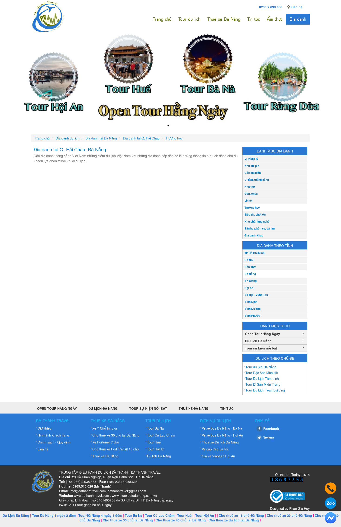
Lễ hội (248, 200)
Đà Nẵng (250, 274)
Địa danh (298, 19)
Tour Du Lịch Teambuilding (265, 390)
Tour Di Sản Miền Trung (262, 384)
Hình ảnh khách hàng (53, 435)
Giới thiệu (44, 428)
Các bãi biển (252, 173)
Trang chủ (162, 19)
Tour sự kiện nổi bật (261, 348)
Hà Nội (248, 260)
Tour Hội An (155, 449)
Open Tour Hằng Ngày (262, 333)
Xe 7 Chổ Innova (104, 428)
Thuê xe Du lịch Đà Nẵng (220, 442)
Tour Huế (154, 442)
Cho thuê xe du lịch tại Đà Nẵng (234, 520)
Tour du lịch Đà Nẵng (261, 367)
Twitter (268, 437)
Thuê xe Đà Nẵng (223, 19)
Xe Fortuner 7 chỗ (105, 442)
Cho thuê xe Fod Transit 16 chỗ (115, 449)
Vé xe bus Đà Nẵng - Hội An (222, 435)
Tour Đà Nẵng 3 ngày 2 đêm (54, 515)
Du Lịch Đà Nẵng (258, 341)
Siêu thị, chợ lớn (255, 214)
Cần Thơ (250, 267)
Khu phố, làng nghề (257, 221)
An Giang (250, 281)
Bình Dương (252, 309)
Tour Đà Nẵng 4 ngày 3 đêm (100, 515)
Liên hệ (296, 7)
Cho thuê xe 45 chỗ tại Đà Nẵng (181, 520)
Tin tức (253, 19)
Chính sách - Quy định (54, 442)
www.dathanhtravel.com (91, 495)
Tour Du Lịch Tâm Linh (262, 378)
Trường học (252, 207)
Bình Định (250, 302)
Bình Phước (252, 316)
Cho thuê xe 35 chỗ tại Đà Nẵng (128, 520)
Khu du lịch (251, 166)
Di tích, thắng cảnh (256, 180)
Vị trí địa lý (251, 159)
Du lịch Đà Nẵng (159, 456)
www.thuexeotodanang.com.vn (134, 495)
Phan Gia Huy (299, 508)
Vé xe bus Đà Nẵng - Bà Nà (222, 428)
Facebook (271, 428)
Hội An (248, 288)
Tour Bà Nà (155, 428)
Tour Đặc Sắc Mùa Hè (261, 372)
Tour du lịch (189, 19)
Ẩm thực (275, 19)
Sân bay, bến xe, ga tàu (259, 228)
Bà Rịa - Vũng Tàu (256, 295)
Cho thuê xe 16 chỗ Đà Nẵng (241, 515)
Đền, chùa (251, 193)
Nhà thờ (249, 186)
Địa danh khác (253, 235)
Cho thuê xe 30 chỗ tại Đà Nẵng (115, 435)
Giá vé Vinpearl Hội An (218, 456)
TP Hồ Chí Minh (254, 253)
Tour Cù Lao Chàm (161, 435)
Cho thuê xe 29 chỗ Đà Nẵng (289, 515)
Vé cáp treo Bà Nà (215, 449)
